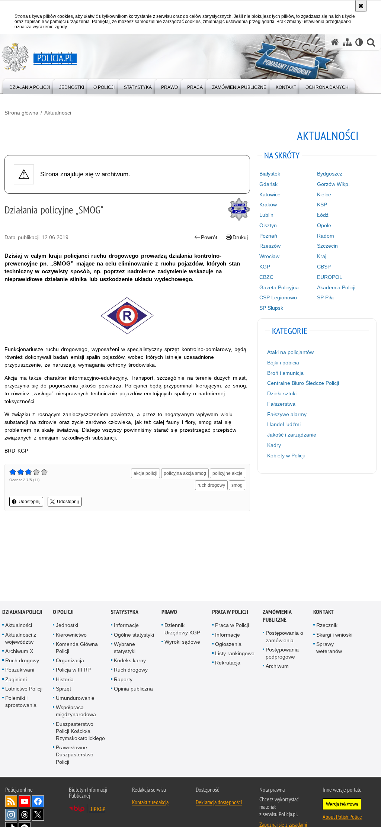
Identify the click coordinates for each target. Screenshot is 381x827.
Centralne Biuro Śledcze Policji (303, 383)
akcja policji (145, 473)
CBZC (266, 277)
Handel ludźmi (284, 424)
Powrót (209, 237)
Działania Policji (22, 612)
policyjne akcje (227, 473)
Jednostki (67, 625)
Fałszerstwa (281, 404)
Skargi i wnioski (334, 635)
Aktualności (57, 113)
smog (237, 485)
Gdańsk (268, 184)
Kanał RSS (11, 802)
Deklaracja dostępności (219, 802)
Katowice (270, 194)
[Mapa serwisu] (347, 42)
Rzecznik (326, 625)
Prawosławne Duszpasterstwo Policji (74, 755)
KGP (264, 267)
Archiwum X (19, 651)
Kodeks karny (130, 661)
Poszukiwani (19, 670)
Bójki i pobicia (283, 363)
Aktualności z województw (20, 638)
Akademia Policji (336, 287)
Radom (325, 236)
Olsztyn (268, 225)
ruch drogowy (211, 485)
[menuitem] (29, 86)
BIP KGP (97, 809)
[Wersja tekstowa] (359, 42)
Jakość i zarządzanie (291, 435)
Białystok (269, 174)
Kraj (321, 256)
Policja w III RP (73, 670)
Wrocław (269, 256)
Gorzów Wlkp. (333, 184)
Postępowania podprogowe (282, 653)
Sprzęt (63, 689)
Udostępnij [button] (30, 501)
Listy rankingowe (234, 654)
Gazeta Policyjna (279, 287)
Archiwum (277, 666)
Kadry (274, 445)
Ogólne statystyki (134, 635)
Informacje (126, 625)
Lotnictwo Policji (23, 689)
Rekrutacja (227, 663)
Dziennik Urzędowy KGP (182, 628)
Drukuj (240, 237)
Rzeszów (270, 246)
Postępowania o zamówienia (284, 636)
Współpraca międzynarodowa (76, 711)
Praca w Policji (230, 612)
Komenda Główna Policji (77, 647)
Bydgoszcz (329, 174)
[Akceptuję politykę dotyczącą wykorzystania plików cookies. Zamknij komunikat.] (360, 6)
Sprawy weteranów (329, 647)
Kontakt (323, 612)
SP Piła (325, 297)
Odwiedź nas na (25, 802)
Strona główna (21, 113)
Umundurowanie (75, 698)
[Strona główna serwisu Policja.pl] (335, 42)
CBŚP (324, 267)
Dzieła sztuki (282, 393)
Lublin (266, 215)
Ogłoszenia (228, 644)
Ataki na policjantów (290, 352)
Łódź (323, 215)
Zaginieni (16, 680)
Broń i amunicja (285, 373)
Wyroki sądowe (182, 642)
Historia (65, 680)
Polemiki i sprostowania (20, 701)
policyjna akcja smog (185, 473)
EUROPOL (329, 277)
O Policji (63, 612)
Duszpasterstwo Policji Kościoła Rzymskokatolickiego (80, 731)
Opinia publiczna (133, 689)
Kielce (324, 194)
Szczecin (327, 246)
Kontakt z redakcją (150, 802)
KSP (322, 204)
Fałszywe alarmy (287, 414)
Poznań (268, 236)
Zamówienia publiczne (277, 616)
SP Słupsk (271, 308)
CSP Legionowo (278, 297)
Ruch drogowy (22, 661)
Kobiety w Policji (286, 455)
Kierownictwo (71, 635)
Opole (324, 225)
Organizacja (70, 661)
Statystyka (124, 612)
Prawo (169, 612)
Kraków (268, 204)
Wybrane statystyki (124, 647)
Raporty (123, 680)
